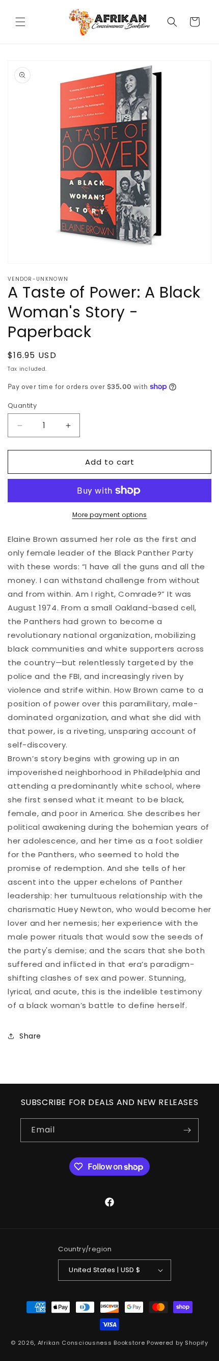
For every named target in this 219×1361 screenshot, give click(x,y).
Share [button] (30, 1036)
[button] (20, 22)
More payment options (109, 514)
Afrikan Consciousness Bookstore (91, 1343)
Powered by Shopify (177, 1343)
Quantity (22, 405)
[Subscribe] (187, 1130)
